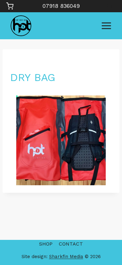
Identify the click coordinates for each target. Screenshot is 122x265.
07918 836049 (61, 6)
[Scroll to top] (106, 240)
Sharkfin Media (66, 256)
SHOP (46, 244)
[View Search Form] (110, 6)
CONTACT (71, 244)
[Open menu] (106, 25)
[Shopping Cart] (9, 6)
